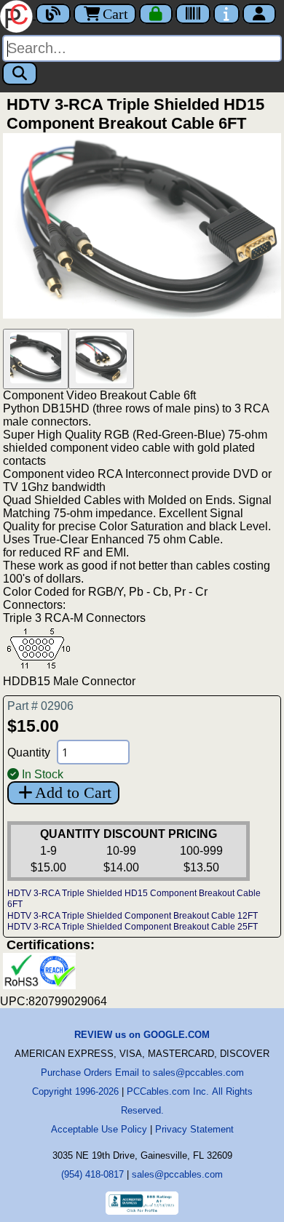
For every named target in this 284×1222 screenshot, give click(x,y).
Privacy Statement (194, 1129)
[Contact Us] (226, 14)
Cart (115, 14)
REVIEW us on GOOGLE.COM (142, 1034)
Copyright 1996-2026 (75, 1091)
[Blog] (53, 14)
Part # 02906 (40, 706)
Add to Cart (73, 792)
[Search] (19, 73)
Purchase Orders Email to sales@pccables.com (142, 1072)
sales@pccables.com (177, 1174)
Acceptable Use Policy (99, 1129)
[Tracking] (192, 14)
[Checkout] (156, 14)
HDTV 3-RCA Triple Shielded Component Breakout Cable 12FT (132, 916)
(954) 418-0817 (92, 1174)
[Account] (259, 14)
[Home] (18, 15)
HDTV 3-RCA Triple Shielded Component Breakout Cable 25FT (132, 927)
